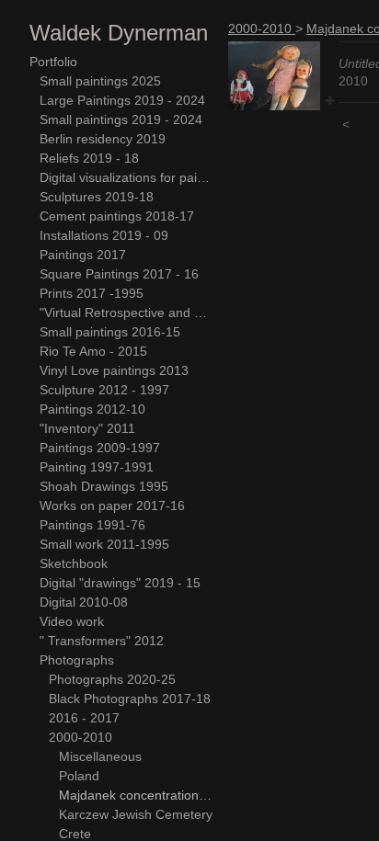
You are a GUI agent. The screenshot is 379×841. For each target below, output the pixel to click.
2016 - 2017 (84, 717)
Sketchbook (74, 563)
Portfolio (53, 61)
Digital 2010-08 (84, 602)
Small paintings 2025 (100, 81)
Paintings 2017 (83, 254)
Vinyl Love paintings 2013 (114, 370)
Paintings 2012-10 (92, 409)
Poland (79, 775)
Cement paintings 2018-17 (117, 216)
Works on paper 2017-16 (112, 505)
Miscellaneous (100, 756)
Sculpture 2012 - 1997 (104, 389)
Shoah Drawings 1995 (104, 486)
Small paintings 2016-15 (110, 331)
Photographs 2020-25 (112, 679)
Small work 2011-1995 (104, 544)
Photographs (77, 660)
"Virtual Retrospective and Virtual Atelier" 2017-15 (127, 312)
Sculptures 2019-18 (97, 196)
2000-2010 (80, 737)
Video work (72, 621)
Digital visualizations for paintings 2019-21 (127, 177)
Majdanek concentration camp (136, 795)
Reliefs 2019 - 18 (89, 158)
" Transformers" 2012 (102, 640)
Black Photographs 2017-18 (130, 698)
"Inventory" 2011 (87, 428)
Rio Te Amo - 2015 (93, 351)
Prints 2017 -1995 (92, 293)
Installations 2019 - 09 (104, 235)
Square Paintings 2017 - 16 (119, 274)
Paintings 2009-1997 (100, 447)
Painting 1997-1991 (97, 467)
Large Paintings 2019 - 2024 (122, 100)
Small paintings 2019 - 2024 (121, 119)
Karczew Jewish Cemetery (135, 814)
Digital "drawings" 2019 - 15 (120, 582)
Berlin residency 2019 (103, 138)
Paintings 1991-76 (92, 524)
